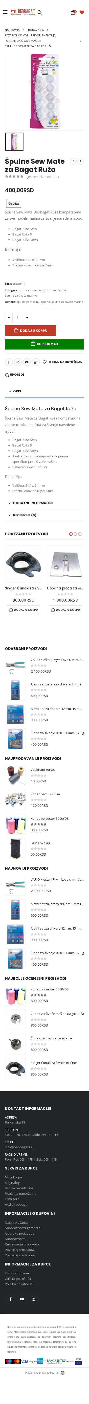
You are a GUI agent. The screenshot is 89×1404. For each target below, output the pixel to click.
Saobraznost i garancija (23, 1228)
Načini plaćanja (16, 1222)
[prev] (73, 161)
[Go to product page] (23, 564)
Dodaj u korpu (33, 330)
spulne (45, 302)
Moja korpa (13, 1177)
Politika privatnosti (19, 1284)
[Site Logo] (23, 12)
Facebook (9, 362)
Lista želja (12, 1199)
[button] (40, 12)
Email (27, 362)
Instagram (34, 1299)
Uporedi (17, 375)
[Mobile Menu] (6, 12)
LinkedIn (18, 362)
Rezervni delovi (55, 290)
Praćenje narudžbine (20, 1194)
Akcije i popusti (16, 1204)
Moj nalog (12, 1183)
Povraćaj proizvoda (19, 1249)
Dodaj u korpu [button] (26, 610)
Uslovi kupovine (17, 1273)
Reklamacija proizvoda (22, 1244)
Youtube (22, 1299)
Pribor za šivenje (32, 290)
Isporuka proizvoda (19, 1233)
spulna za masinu (28, 302)
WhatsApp (36, 362)
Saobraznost (14, 1239)
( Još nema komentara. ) (42, 177)
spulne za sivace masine (67, 302)
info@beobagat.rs (18, 1147)
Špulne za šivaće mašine (21, 295)
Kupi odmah (47, 344)
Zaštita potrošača (18, 1278)
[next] (80, 161)
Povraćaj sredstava (19, 1255)
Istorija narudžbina (19, 1188)
